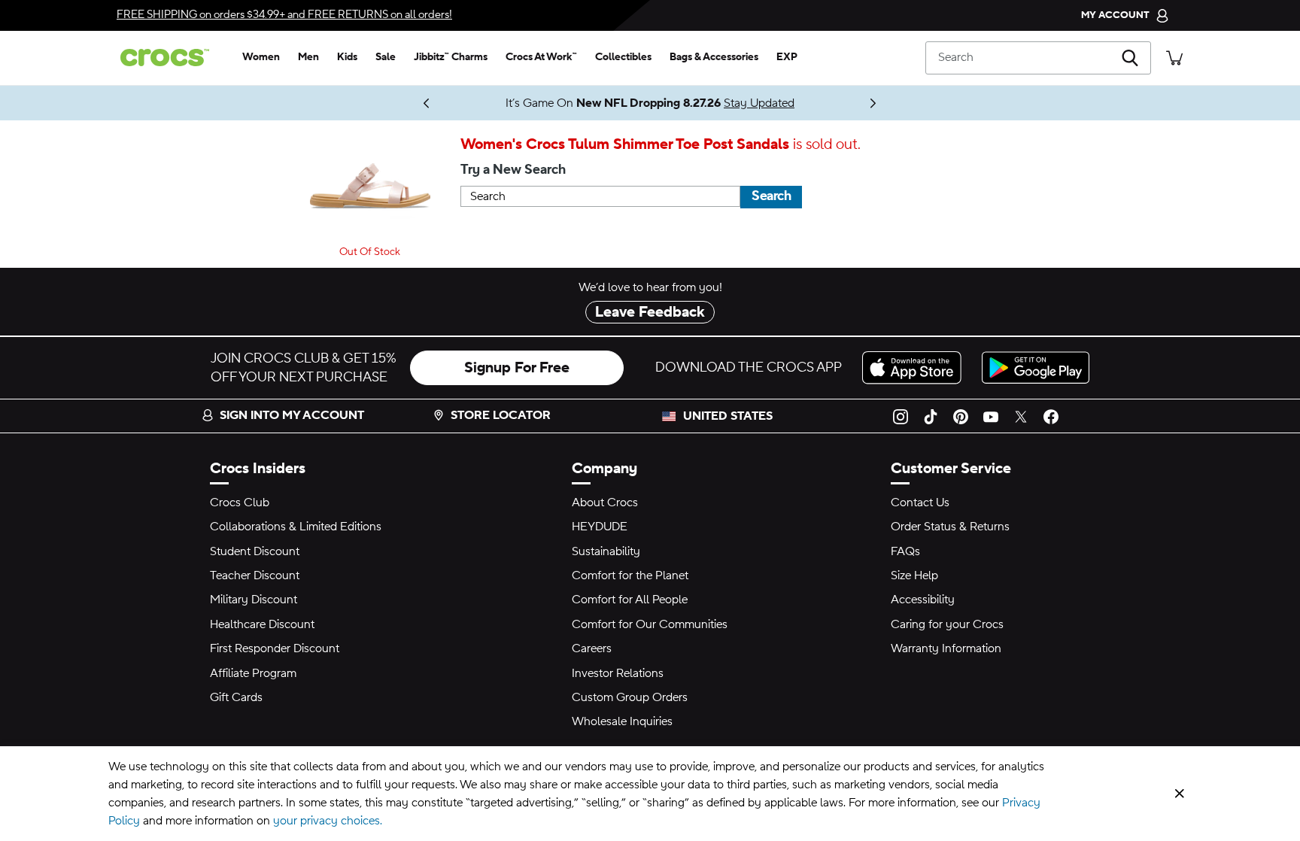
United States (728, 416)
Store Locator (501, 415)
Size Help (914, 575)
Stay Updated (759, 103)
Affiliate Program (253, 673)
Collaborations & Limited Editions (295, 526)
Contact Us (920, 502)
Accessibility (923, 599)
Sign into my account (292, 415)
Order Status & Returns (950, 526)
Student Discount (254, 551)
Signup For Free (517, 368)
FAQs (905, 551)
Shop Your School (394, 103)
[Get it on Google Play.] (1035, 367)
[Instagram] (900, 416)
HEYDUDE (599, 526)
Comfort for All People (630, 599)
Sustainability (606, 551)
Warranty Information (946, 648)
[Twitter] (1020, 416)
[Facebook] (1051, 416)
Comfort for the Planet (630, 575)
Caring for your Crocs (947, 624)
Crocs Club (239, 502)
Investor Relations (618, 673)
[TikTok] (930, 416)
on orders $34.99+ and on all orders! (284, 15)
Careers (592, 648)
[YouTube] (990, 416)
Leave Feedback (650, 312)
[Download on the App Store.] (916, 367)
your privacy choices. (327, 820)
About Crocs (605, 502)
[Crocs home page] (170, 57)
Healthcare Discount (262, 624)
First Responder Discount (274, 648)
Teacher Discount (254, 575)
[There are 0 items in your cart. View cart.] (1174, 57)
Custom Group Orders (630, 697)
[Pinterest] (960, 416)
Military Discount (253, 599)
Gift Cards (236, 697)
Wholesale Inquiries (622, 721)
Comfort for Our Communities (649, 624)
